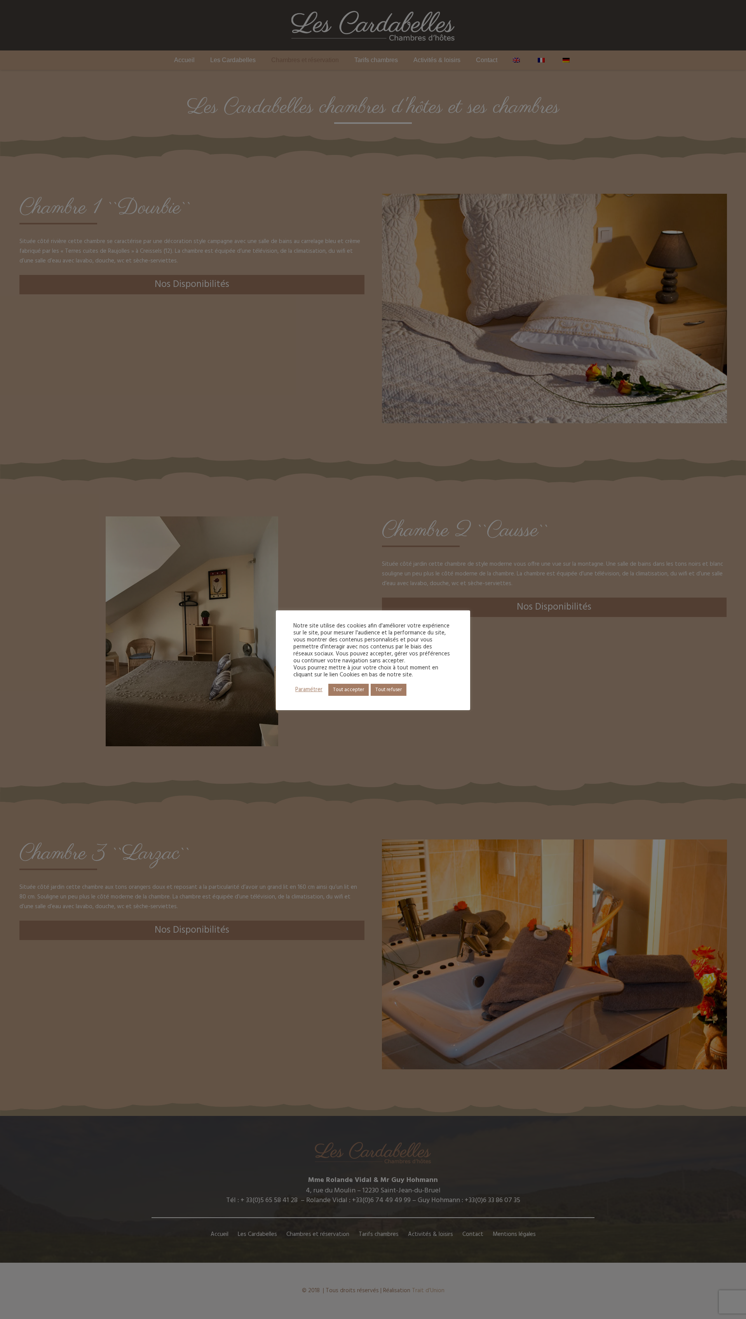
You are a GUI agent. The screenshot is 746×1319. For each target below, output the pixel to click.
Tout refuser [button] (388, 690)
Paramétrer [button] (308, 689)
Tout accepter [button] (348, 690)
